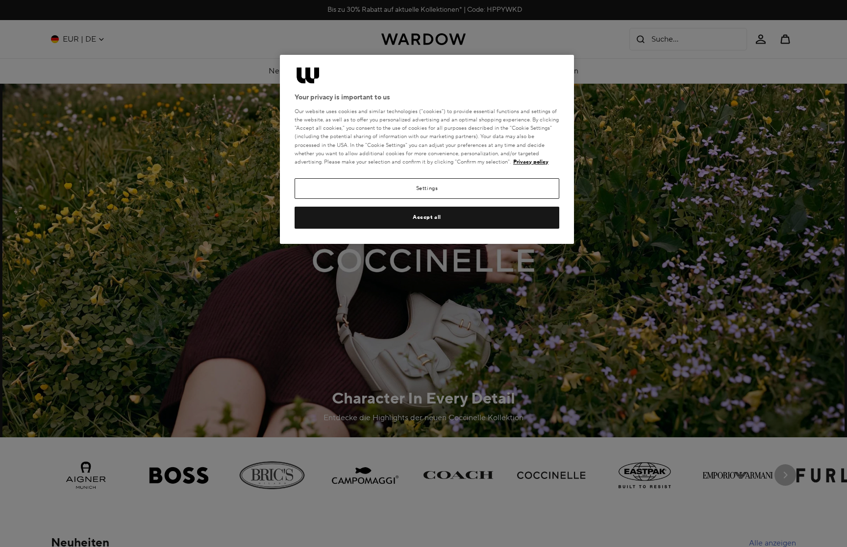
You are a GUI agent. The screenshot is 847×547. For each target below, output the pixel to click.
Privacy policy (530, 162)
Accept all (427, 217)
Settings (427, 188)
